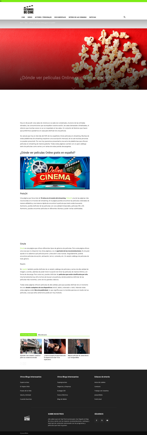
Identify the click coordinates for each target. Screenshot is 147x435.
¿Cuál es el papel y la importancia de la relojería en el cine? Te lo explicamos (55, 357)
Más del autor (42, 335)
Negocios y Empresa (64, 386)
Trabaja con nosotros (101, 391)
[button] (124, 17)
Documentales (60, 17)
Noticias (92, 17)
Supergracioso (62, 382)
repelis (24, 269)
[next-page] (24, 363)
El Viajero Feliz (25, 386)
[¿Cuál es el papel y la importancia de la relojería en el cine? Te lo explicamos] (55, 346)
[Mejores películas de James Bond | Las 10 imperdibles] (79, 346)
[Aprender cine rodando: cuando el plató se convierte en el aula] (31, 346)
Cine (23, 17)
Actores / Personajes (43, 17)
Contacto (97, 386)
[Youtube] (107, 420)
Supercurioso (24, 382)
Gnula (22, 248)
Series (30, 17)
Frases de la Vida (25, 391)
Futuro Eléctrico (62, 395)
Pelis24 (69, 198)
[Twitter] (102, 420)
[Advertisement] (90, 9)
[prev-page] (21, 363)
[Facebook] (96, 420)
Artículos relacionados (28, 335)
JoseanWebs (98, 395)
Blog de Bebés (62, 399)
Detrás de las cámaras (77, 17)
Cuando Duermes (26, 399)
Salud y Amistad (25, 395)
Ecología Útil (61, 391)
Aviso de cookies (99, 382)
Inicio (21, 23)
